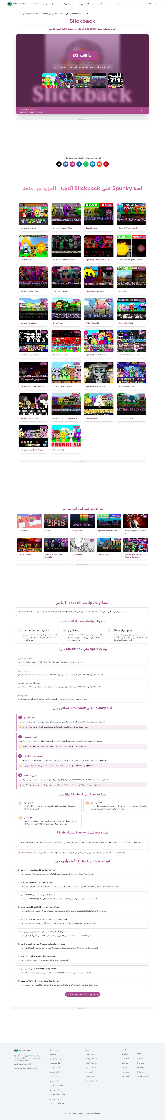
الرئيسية (36, 3)
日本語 (140, 1058)
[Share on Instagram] (72, 164)
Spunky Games (33, 14)
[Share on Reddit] (99, 164)
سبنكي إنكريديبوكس (50, 3)
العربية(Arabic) (143, 1076)
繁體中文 (125, 1058)
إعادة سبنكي (54, 1081)
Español (140, 1067)
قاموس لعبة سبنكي (57, 1094)
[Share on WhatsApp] (86, 164)
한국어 (124, 1067)
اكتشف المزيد (91, 1067)
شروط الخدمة (91, 1063)
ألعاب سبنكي (98, 3)
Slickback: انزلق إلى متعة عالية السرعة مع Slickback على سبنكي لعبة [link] (64, 14)
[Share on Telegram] (92, 164)
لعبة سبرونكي (83, 3)
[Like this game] (141, 111)
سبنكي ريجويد (55, 1076)
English (125, 1054)
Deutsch (125, 1063)
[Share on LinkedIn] (79, 164)
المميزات (89, 1072)
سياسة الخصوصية (92, 1058)
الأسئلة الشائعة (91, 1081)
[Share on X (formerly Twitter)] (59, 164)
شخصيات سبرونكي (57, 1085)
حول (87, 1085)
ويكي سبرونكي (55, 1099)
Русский (125, 1076)
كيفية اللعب (90, 1076)
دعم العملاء (90, 1054)
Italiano (140, 1072)
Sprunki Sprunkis (25, 852)
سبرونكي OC (55, 1090)
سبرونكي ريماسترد (57, 1103)
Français (140, 1063)
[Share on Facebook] (65, 164)
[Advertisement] (82, 136)
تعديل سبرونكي (68, 3)
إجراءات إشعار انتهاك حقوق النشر (25, 1068)
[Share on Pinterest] (106, 164)
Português (126, 1072)
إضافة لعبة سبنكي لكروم (22, 1064)
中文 (139, 1054)
